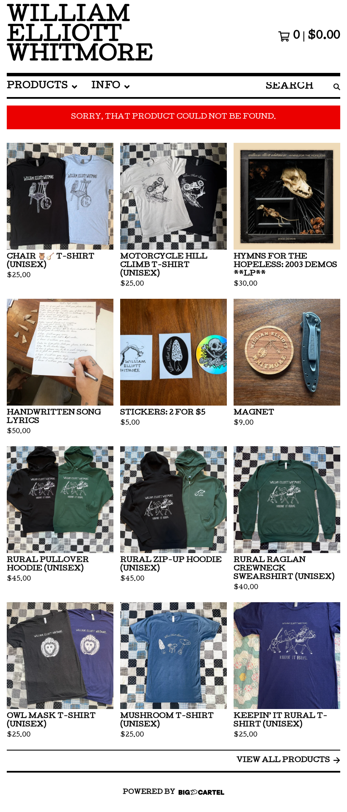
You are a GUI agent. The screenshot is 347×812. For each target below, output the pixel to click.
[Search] (337, 86)
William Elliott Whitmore (80, 36)
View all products (283, 760)
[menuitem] (42, 86)
